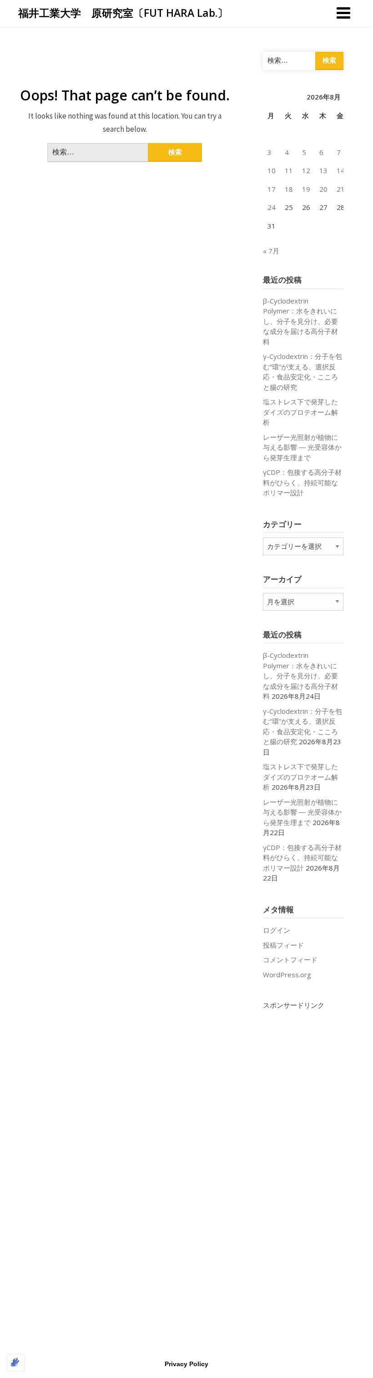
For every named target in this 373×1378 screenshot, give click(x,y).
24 (271, 207)
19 (306, 189)
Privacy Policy (186, 1364)
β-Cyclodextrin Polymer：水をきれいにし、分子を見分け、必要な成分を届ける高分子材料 (300, 321)
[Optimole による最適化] (16, 1362)
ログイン (276, 930)
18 (289, 189)
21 (341, 189)
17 (271, 189)
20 (323, 189)
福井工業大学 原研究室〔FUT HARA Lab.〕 (123, 12)
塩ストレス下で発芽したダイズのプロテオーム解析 (300, 412)
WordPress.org (287, 974)
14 (341, 170)
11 (289, 170)
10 (271, 170)
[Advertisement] (303, 1146)
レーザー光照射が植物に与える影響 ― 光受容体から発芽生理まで (302, 447)
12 (306, 170)
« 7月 (271, 250)
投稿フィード (283, 945)
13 (323, 170)
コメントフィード (290, 959)
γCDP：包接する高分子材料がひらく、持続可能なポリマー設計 (302, 482)
